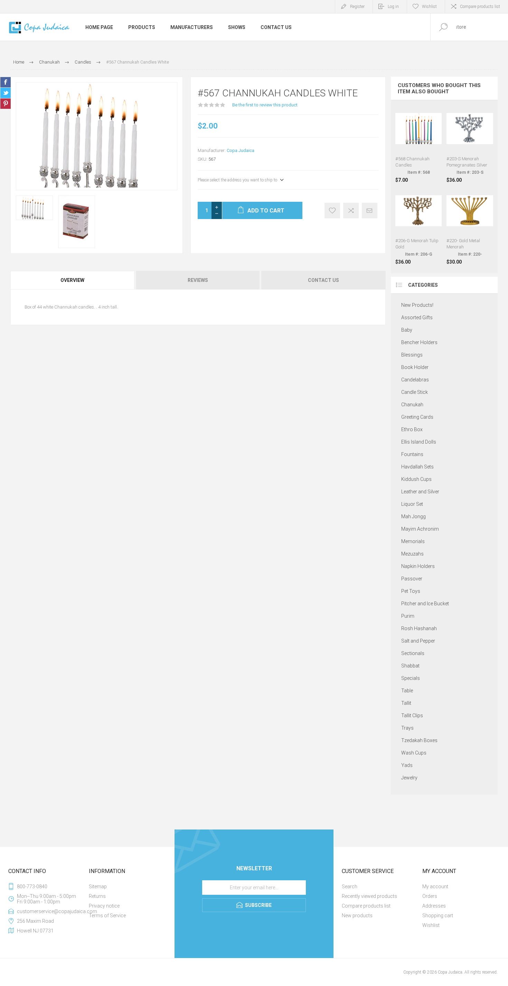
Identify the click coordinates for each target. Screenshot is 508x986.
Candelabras (415, 379)
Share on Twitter (5, 93)
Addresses (434, 906)
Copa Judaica (240, 150)
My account (435, 886)
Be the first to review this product (265, 104)
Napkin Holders (418, 566)
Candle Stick (414, 392)
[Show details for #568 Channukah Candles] (418, 144)
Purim (407, 616)
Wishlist (431, 925)
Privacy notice (104, 906)
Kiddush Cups (416, 479)
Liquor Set (412, 504)
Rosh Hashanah (419, 628)
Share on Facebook (5, 82)
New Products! (417, 305)
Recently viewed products (369, 896)
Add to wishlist (332, 210)
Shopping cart (437, 915)
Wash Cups (413, 753)
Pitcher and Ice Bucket (425, 603)
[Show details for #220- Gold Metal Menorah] (469, 226)
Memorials (413, 541)
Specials (410, 678)
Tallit (406, 703)
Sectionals (412, 653)
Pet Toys (410, 591)
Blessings (412, 355)
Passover (411, 578)
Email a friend (369, 210)
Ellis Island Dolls (418, 442)
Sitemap (98, 886)
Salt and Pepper (418, 641)
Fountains (412, 454)
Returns (97, 896)
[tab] (72, 280)
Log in (393, 6)
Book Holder (415, 367)
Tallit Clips (412, 715)
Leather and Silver (420, 491)
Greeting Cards (417, 417)
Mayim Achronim (420, 529)
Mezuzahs (412, 554)
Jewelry (409, 777)
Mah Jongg (413, 516)
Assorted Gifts (417, 317)
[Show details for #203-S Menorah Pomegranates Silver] (469, 144)
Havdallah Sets (417, 467)
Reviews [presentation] (198, 280)
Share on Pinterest (5, 103)
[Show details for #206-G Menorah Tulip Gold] (418, 226)
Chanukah (412, 404)
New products (357, 915)
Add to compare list (351, 210)
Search (349, 886)
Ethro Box (412, 429)
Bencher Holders (419, 342)
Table (407, 690)
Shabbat (410, 666)
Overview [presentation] (72, 280)
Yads (407, 765)
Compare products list (480, 6)
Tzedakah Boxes (419, 740)
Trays (407, 728)
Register (357, 6)
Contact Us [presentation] (323, 280)
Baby (406, 330)
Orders (429, 896)
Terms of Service (107, 915)
